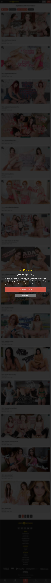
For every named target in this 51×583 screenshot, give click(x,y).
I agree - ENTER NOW (25, 289)
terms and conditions (37, 278)
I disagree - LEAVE (25, 295)
